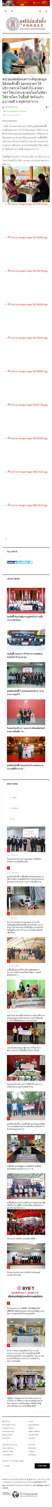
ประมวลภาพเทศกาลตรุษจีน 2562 (21, 1238)
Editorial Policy (9, 1425)
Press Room (7, 1435)
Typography (7, 1455)
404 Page (31, 1438)
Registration (33, 1425)
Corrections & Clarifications (8, 1430)
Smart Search (34, 1431)
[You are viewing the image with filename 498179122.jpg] (29, 520)
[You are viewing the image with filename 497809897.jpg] (29, 386)
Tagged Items (7, 1451)
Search (31, 1428)
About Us (6, 1421)
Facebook (32, 1448)
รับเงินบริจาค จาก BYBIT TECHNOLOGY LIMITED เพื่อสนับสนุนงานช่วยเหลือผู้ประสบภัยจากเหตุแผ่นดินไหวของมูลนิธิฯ (25, 1311)
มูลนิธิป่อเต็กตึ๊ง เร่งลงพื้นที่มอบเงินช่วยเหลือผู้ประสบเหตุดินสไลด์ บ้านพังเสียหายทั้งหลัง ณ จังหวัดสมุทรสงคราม (26, 1127)
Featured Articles (9, 1445)
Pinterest (32, 1455)
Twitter (31, 1445)
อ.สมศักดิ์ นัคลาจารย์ (39, 1482)
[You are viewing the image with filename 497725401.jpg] (29, 353)
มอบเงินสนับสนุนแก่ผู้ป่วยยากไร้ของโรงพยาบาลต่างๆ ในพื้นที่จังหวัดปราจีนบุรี (23, 1049)
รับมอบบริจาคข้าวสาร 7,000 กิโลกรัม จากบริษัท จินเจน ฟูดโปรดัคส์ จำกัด (24, 1085)
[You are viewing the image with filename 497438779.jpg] (29, 219)
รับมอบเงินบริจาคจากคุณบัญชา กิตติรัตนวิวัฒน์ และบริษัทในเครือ (24, 860)
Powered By (25, 1494)
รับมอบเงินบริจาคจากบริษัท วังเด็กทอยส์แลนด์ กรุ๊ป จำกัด (23, 1274)
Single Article (8, 1448)
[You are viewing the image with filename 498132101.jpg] (29, 486)
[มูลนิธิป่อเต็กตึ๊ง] (26, 24)
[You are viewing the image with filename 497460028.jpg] (29, 319)
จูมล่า (4, 1485)
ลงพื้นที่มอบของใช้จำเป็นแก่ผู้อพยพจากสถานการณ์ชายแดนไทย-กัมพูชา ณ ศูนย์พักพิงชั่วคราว (24, 972)
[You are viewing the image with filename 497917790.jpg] (29, 420)
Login (30, 1421)
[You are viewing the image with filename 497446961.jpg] (29, 252)
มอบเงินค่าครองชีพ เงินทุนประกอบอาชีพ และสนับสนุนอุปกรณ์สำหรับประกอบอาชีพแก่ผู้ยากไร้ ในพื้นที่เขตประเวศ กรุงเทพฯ (26, 1018)
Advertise (6, 1438)
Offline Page (33, 1435)
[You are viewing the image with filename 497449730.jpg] (29, 286)
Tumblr (31, 1451)
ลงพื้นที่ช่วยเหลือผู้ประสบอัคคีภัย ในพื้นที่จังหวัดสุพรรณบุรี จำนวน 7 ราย (24, 1167)
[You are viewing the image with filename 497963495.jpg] (29, 453)
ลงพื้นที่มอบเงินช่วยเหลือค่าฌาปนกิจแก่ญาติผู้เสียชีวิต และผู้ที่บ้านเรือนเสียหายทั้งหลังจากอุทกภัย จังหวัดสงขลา (26, 1205)
